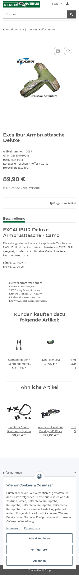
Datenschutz (32, 528)
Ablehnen (39, 560)
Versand (34, 188)
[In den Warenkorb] (6, 41)
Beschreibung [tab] (14, 218)
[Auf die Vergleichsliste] (58, 51)
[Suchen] (71, 14)
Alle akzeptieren (39, 538)
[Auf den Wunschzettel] (68, 51)
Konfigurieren (39, 549)
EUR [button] (55, 4)
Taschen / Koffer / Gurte (32, 163)
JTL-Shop (46, 570)
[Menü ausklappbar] (45, 2)
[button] (67, 4)
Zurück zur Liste (15, 29)
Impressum (13, 528)
